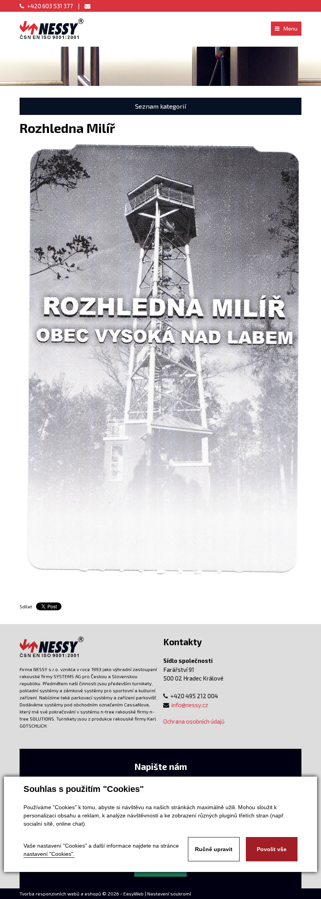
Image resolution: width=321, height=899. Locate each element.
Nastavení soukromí (169, 893)
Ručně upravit (214, 849)
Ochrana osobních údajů (194, 721)
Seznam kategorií (160, 106)
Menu (290, 28)
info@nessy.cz (189, 704)
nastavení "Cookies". (49, 854)
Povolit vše (272, 849)
